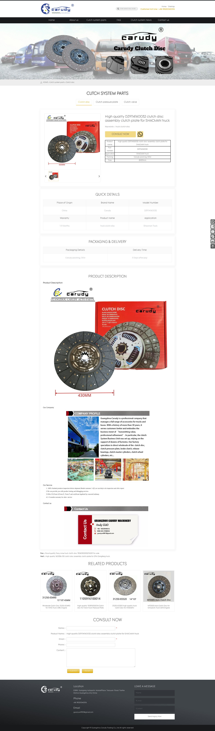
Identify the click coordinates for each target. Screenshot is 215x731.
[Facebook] (213, 226)
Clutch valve (130, 102)
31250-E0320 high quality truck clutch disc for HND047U (124, 607)
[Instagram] (213, 241)
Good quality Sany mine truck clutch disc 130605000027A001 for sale (69, 553)
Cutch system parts (96, 20)
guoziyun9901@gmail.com (83, 712)
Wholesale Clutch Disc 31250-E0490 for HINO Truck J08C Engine (56, 607)
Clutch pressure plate (107, 102)
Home (164, 7)
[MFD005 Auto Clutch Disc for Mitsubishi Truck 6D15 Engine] (159, 586)
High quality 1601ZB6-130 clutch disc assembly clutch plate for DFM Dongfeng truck (75, 556)
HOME (45, 82)
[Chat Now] (213, 236)
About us (73, 20)
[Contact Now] (213, 231)
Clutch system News (141, 20)
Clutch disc (70, 82)
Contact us (163, 20)
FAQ (119, 20)
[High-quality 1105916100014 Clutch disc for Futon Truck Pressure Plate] (90, 586)
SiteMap (171, 7)
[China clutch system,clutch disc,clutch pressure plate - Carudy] (57, 9)
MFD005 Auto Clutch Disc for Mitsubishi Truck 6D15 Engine (159, 607)
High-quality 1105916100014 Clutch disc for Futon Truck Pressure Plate (90, 607)
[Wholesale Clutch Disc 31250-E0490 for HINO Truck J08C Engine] (56, 586)
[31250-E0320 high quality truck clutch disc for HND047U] (125, 586)
